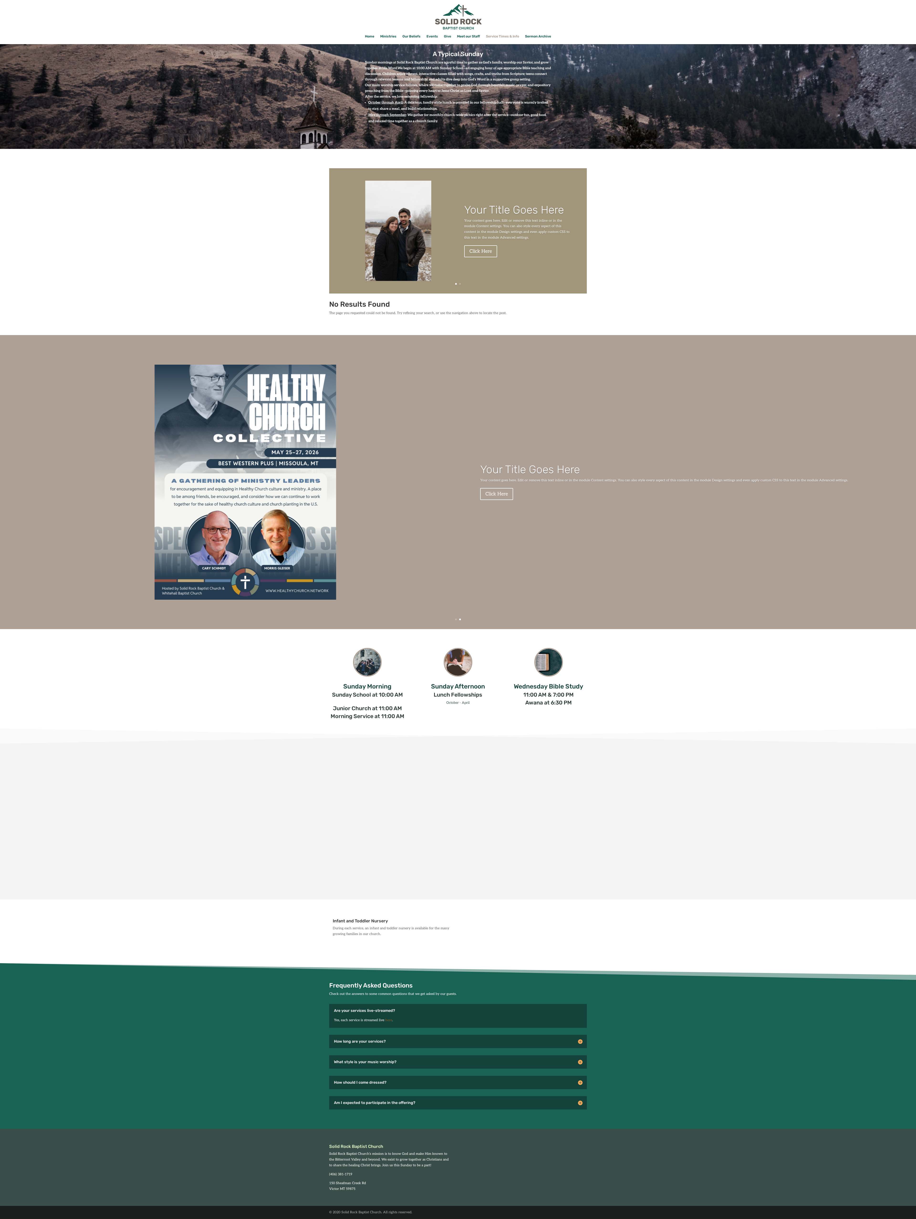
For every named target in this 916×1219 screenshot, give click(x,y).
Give (447, 36)
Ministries (388, 36)
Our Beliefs (411, 36)
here (388, 1020)
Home (369, 36)
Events (432, 36)
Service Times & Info (502, 36)
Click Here (480, 251)
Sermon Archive (538, 36)
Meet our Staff (468, 36)
